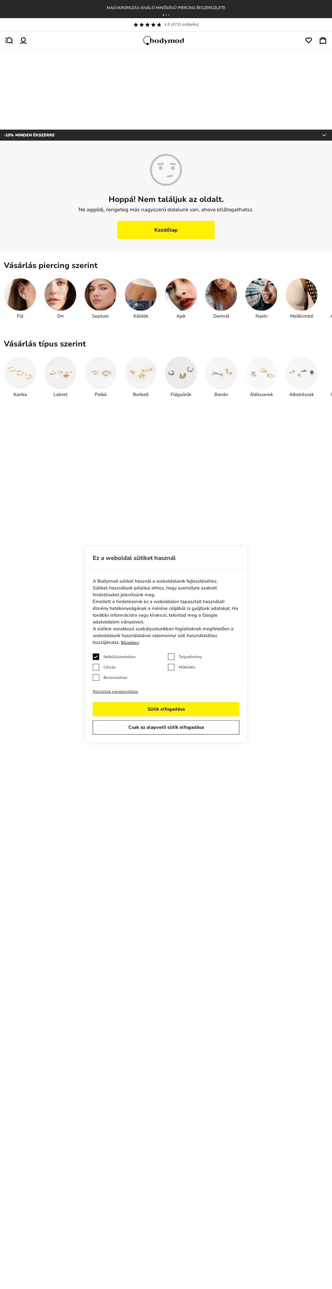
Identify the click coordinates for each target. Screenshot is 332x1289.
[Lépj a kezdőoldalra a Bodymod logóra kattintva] (166, 40)
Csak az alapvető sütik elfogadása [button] (166, 727)
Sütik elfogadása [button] (166, 709)
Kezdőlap (166, 230)
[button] (163, 15)
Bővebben (130, 642)
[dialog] (166, 644)
